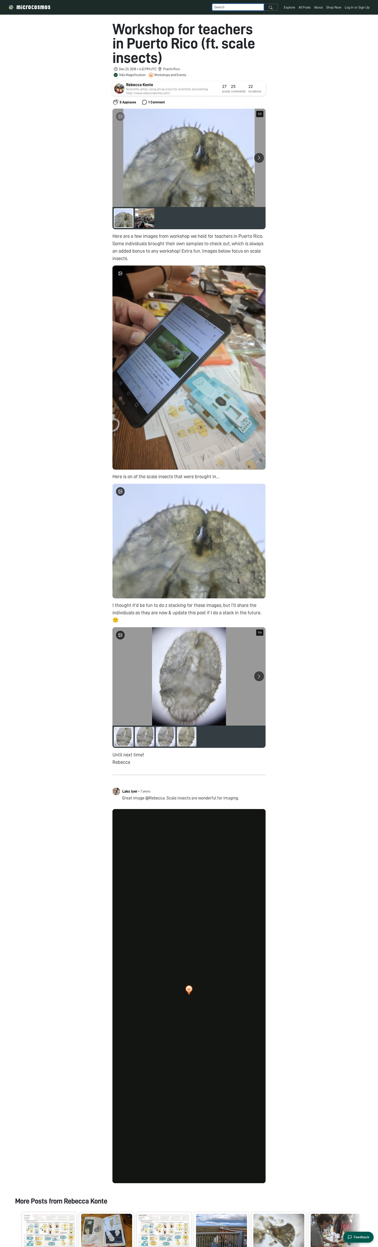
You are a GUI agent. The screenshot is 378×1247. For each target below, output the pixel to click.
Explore (289, 7)
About (318, 7)
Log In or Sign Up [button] (357, 7)
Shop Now (333, 7)
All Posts (305, 7)
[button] (189, 990)
